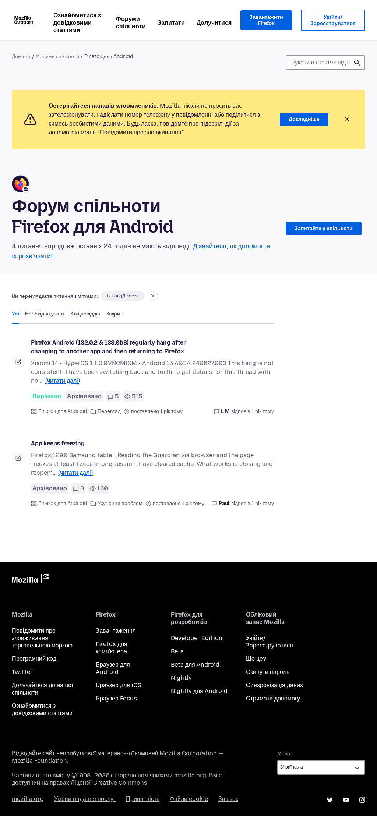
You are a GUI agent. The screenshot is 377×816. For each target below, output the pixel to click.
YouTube (346, 800)
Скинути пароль (267, 671)
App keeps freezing (58, 443)
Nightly (181, 677)
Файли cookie (189, 798)
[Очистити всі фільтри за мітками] (153, 296)
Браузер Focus (116, 698)
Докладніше (304, 119)
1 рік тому (262, 411)
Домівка (21, 56)
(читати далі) (62, 380)
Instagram (362, 800)
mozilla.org (28, 798)
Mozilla (30, 580)
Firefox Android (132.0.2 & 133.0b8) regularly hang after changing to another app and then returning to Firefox (108, 347)
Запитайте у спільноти (324, 228)
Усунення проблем (120, 503)
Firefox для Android (62, 411)
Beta (177, 651)
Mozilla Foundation (39, 760)
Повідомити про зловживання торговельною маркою (42, 638)
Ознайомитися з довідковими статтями (77, 22)
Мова (283, 753)
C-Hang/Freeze (123, 296)
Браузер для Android (113, 668)
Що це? (256, 658)
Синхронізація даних (274, 685)
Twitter (22, 671)
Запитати (171, 22)
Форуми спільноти (131, 22)
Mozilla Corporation (188, 753)
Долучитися (214, 22)
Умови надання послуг (85, 798)
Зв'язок (228, 798)
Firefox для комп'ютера (111, 647)
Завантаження (116, 630)
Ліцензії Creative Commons (109, 782)
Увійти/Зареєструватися (333, 20)
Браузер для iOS (118, 685)
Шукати (357, 62)
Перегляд (109, 411)
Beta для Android (195, 664)
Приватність (142, 798)
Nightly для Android (199, 691)
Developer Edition (196, 638)
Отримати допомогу (273, 698)
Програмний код (34, 658)
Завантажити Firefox (266, 20)
